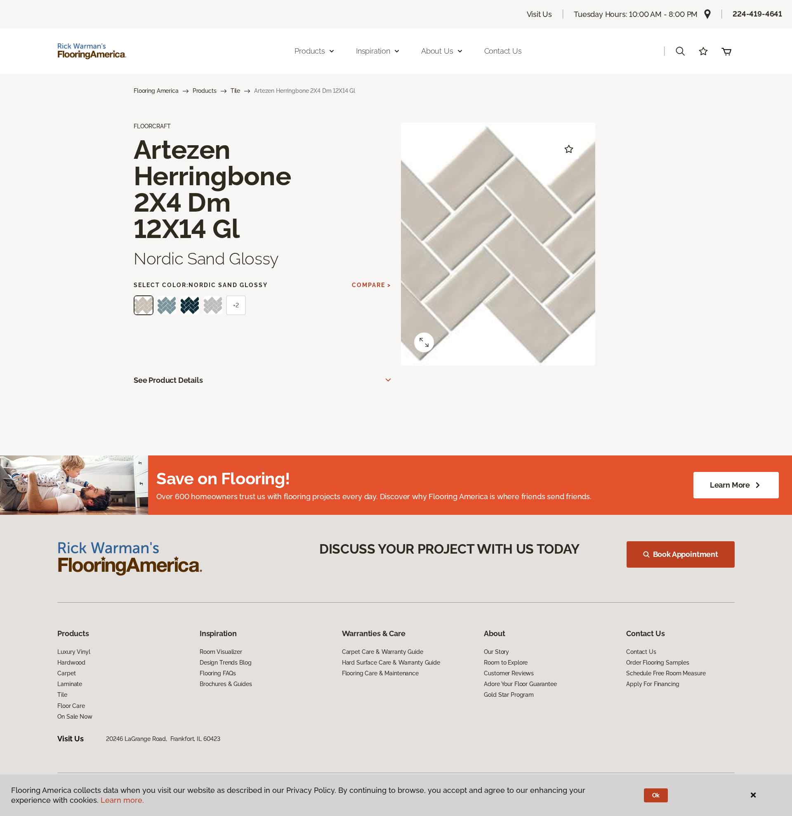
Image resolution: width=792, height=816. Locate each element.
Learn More (730, 485)
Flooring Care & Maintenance (380, 673)
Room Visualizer (221, 652)
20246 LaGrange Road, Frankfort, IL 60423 (163, 739)
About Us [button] (437, 51)
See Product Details (168, 380)
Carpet (66, 673)
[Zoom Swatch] (424, 342)
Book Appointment (685, 554)
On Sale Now (74, 716)
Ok (656, 795)
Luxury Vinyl (73, 652)
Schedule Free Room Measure (665, 673)
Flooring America (156, 90)
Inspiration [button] (373, 51)
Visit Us (539, 14)
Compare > (371, 285)
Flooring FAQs (218, 673)
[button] (680, 51)
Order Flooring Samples (657, 662)
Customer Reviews (509, 673)
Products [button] (310, 51)
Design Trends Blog (225, 662)
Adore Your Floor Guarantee (520, 684)
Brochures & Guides (226, 684)
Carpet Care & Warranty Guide (382, 652)
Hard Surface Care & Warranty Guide (391, 662)
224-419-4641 (757, 13)
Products (205, 90)
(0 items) (726, 51)
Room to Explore (506, 662)
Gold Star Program (509, 694)
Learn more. (122, 800)
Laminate (69, 684)
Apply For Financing (652, 684)
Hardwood (71, 662)
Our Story (496, 652)
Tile (235, 90)
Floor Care (71, 706)
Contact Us (503, 51)
